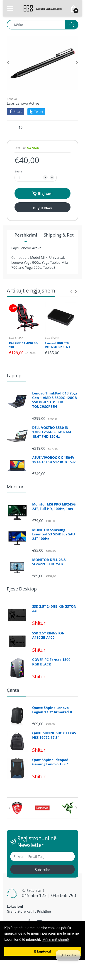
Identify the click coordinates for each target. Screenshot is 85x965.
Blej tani (45, 193)
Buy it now (42, 208)
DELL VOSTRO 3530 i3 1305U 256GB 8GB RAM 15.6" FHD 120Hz (51, 432)
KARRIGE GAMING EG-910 (23, 345)
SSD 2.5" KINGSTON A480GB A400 (48, 635)
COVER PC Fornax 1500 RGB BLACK (51, 662)
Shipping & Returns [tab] (63, 235)
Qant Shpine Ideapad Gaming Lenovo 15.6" (50, 762)
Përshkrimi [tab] (26, 235)
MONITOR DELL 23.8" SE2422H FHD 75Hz (49, 562)
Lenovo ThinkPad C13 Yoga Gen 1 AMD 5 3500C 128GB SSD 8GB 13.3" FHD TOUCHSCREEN (55, 400)
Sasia (18, 171)
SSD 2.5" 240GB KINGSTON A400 (54, 608)
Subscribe (42, 869)
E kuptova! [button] (42, 951)
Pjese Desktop (22, 589)
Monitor (15, 487)
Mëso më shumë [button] (55, 940)
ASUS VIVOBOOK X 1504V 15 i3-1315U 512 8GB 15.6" (54, 459)
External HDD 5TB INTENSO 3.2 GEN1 (57, 345)
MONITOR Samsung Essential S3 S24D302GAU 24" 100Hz (53, 534)
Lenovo (12, 99)
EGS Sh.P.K (16, 338)
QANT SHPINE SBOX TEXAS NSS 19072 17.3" (54, 735)
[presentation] (71, 291)
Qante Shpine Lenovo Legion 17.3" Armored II (52, 710)
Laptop (14, 375)
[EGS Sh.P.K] (42, 8)
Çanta (13, 690)
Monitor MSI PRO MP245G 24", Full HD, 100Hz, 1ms (54, 506)
